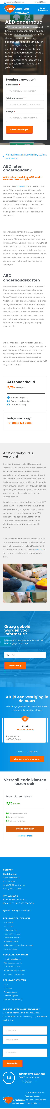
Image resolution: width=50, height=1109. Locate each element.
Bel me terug (15, 665)
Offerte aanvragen (19, 129)
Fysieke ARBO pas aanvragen (17, 910)
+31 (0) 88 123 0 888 (12, 888)
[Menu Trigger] (5, 4)
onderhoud (22, 186)
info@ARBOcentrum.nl (14, 885)
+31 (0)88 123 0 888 (19, 423)
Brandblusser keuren (19, 796)
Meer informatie (25, 836)
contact (39, 549)
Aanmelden (12, 1063)
